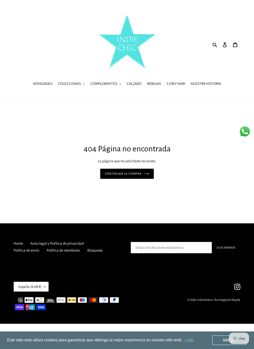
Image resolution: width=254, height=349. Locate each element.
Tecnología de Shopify (227, 300)
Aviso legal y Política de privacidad (57, 243)
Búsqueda (95, 250)
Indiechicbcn (205, 300)
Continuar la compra (123, 173)
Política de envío (26, 250)
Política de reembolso (63, 250)
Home (18, 243)
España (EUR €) (29, 286)
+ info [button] (189, 340)
